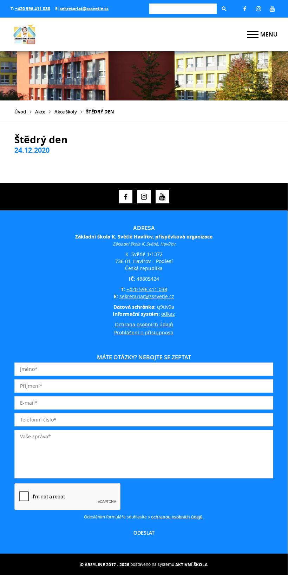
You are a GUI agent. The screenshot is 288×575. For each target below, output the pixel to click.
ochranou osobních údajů (177, 517)
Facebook (245, 9)
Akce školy (65, 112)
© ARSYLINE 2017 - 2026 (104, 565)
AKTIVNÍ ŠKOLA (191, 565)
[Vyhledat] (224, 9)
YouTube (272, 9)
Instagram (258, 9)
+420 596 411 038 (32, 9)
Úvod (20, 112)
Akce (40, 112)
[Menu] (252, 34)
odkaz (168, 314)
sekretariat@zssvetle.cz (84, 9)
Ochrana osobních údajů (144, 324)
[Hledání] (183, 8)
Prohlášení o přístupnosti (144, 332)
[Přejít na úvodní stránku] (53, 34)
